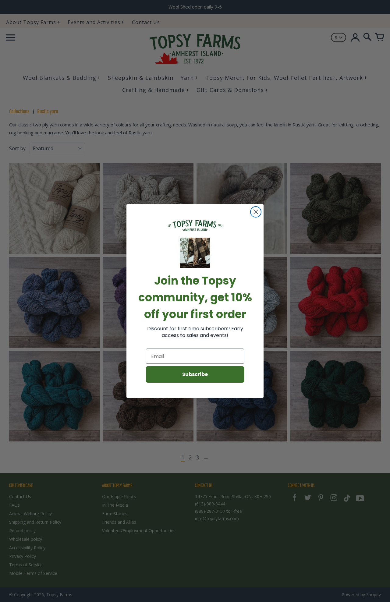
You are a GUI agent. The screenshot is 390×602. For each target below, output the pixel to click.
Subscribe (195, 374)
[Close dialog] (255, 212)
